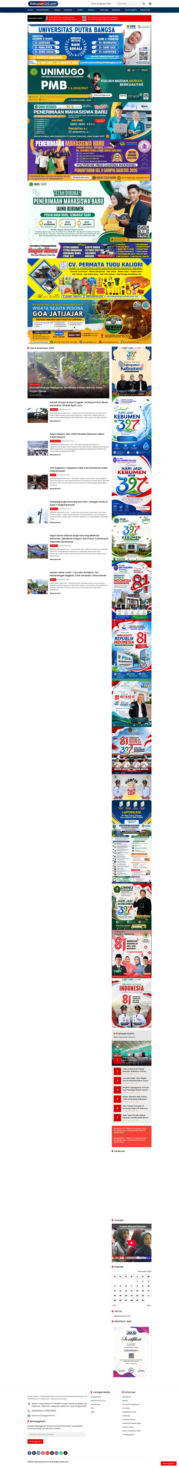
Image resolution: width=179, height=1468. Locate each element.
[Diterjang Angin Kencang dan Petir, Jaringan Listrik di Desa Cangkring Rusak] (38, 516)
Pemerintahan (55, 441)
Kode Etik (126, 1416)
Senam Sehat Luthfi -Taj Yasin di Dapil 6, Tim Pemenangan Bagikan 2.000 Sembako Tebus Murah (78, 574)
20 (126, 1295)
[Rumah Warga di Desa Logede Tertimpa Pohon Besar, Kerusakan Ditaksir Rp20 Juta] (38, 415)
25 (115, 1300)
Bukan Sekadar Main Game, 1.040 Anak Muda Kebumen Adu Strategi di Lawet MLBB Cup (135, 1098)
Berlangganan (35, 1441)
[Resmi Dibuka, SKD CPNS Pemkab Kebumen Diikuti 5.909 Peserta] (38, 448)
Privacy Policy (128, 1427)
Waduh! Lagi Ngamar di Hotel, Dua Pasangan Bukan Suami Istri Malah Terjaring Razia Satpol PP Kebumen (136, 1088)
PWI (92, 1408)
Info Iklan (126, 1408)
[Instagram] (43, 1453)
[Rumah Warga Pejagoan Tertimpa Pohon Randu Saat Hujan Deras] (68, 375)
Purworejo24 (96, 1397)
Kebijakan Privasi (129, 1412)
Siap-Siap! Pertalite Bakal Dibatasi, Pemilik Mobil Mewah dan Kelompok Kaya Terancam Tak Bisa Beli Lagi (136, 1116)
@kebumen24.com (122, 1316)
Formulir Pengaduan (130, 1404)
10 (148, 1286)
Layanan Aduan (129, 1419)
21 (131, 1295)
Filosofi (125, 1400)
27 (126, 1300)
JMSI (92, 1412)
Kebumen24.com (98, 1400)
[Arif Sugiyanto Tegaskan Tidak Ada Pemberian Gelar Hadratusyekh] (38, 482)
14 (131, 1291)
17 (148, 1291)
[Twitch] (56, 1453)
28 (132, 1300)
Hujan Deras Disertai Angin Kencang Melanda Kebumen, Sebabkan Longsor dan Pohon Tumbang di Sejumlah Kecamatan (79, 538)
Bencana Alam (35, 384)
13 (126, 1291)
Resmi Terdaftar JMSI (131, 1431)
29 (137, 1300)
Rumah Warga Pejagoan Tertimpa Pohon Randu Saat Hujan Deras (65, 389)
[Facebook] (29, 1453)
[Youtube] (47, 1453)
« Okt (114, 1305)
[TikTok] (65, 1453)
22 (137, 1295)
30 (143, 1300)
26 (120, 1300)
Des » (149, 1305)
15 (137, 1291)
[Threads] (52, 1453)
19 (120, 1295)
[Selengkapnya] (58, 1393)
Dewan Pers (96, 1404)
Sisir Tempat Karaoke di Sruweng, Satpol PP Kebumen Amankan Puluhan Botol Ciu (135, 1107)
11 (114, 1291)
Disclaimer (126, 1397)
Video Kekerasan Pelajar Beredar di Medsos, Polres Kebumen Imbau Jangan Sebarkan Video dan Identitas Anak (136, 1070)
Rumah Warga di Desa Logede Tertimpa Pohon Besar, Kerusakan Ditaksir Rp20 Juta (79, 404)
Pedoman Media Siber (131, 1423)
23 (143, 1295)
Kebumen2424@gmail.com (43, 1415)
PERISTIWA (54, 409)
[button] (143, 4)
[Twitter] (34, 1453)
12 (120, 1291)
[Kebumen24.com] (43, 3)
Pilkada (53, 475)
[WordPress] (38, 1453)
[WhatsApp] (61, 1453)
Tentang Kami (128, 1434)
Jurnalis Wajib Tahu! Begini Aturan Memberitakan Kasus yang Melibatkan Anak (135, 1079)
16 (143, 1291)
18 (115, 1295)
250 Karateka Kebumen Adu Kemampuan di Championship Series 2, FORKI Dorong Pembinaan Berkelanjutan (141, 18)
